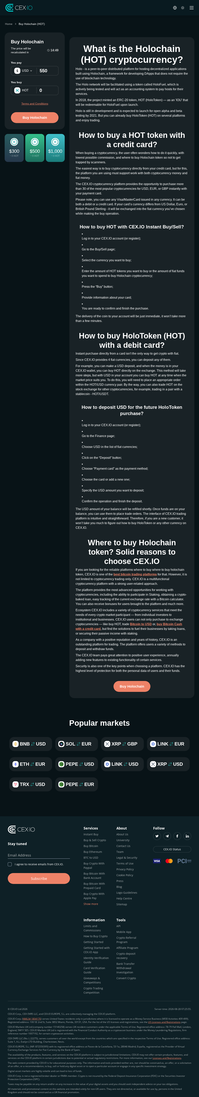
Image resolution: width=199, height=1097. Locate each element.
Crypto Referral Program (126, 940)
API (118, 926)
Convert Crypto (126, 978)
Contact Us (123, 846)
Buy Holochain (35, 118)
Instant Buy (91, 834)
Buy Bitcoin (91, 846)
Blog (119, 887)
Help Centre (124, 898)
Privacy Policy (125, 869)
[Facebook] (177, 836)
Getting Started (93, 942)
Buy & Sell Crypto (95, 840)
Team (120, 852)
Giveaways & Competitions (92, 980)
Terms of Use (125, 863)
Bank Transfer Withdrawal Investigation (125, 968)
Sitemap (121, 904)
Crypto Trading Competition (93, 990)
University (122, 840)
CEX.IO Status (172, 849)
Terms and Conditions (34, 103)
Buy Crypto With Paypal (94, 866)
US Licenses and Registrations (164, 1022)
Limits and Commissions (92, 928)
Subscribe (39, 878)
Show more (91, 904)
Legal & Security (126, 857)
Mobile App (123, 932)
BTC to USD (91, 857)
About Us (122, 834)
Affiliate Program (127, 948)
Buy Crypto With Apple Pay (94, 896)
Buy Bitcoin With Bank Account (94, 876)
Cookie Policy (124, 875)
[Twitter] (157, 836)
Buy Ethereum (93, 852)
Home (8, 23)
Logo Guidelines (126, 892)
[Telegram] (167, 836)
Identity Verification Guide (96, 960)
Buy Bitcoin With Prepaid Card (94, 886)
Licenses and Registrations (167, 1058)
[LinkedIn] (187, 836)
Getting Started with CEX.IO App (97, 950)
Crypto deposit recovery (125, 956)
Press (119, 881)
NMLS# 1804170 (32, 1018)
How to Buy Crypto (95, 936)
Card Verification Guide (94, 970)
